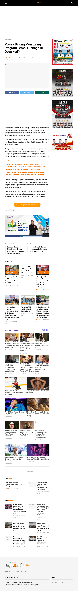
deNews (8, 39)
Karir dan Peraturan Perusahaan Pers (17, 584)
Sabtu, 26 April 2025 (43, 532)
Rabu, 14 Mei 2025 (43, 546)
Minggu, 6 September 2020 (26, 58)
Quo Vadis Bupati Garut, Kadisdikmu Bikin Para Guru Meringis (14, 484)
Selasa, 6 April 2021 (19, 546)
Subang (11, 210)
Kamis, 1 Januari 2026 (12, 285)
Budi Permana (10, 58)
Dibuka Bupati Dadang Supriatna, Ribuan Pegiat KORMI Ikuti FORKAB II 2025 (43, 526)
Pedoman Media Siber (25, 582)
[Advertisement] (39, 23)
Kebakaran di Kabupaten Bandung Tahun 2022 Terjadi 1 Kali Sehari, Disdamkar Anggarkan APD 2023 (43, 509)
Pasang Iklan (35, 584)
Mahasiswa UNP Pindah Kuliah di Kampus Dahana (23, 170)
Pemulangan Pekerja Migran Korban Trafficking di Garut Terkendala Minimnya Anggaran (19, 540)
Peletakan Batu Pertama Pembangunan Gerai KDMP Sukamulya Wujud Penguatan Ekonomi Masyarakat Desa (12, 313)
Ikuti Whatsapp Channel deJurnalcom (27, 205)
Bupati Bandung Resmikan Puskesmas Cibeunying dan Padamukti (42, 540)
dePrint (7, 582)
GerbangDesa (10, 303)
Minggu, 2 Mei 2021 (12, 488)
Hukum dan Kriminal (10, 273)
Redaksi (14, 582)
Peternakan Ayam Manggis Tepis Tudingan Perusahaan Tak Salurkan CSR (42, 486)
